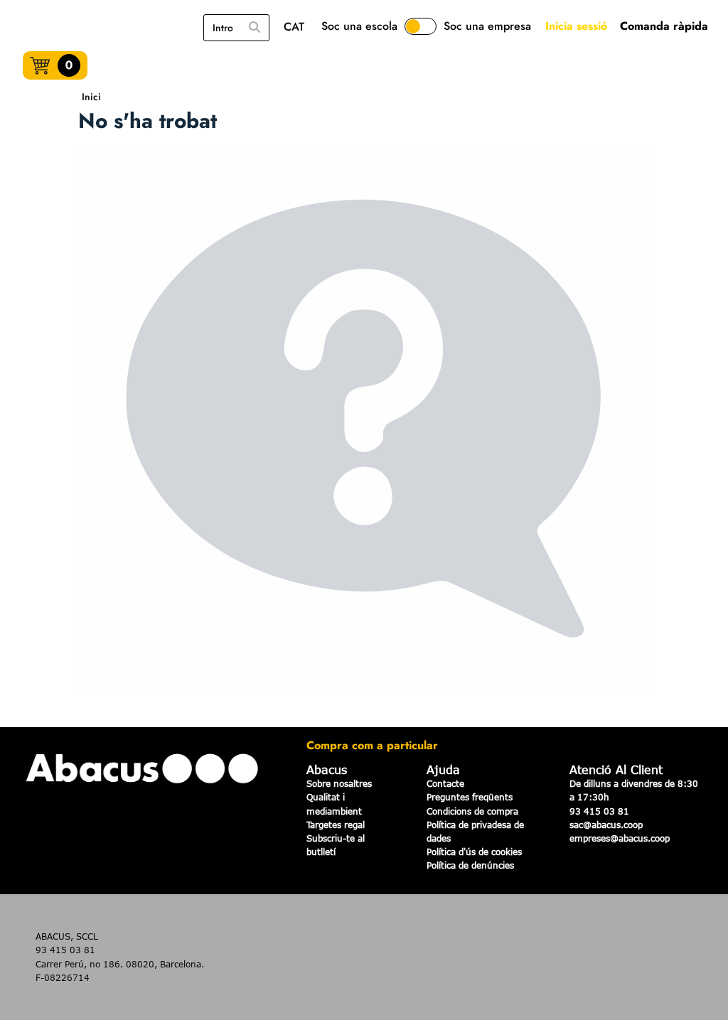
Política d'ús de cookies (474, 852)
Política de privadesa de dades (475, 831)
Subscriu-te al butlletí (335, 845)
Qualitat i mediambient (334, 803)
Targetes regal (335, 825)
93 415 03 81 (599, 811)
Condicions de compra (472, 811)
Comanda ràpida (664, 26)
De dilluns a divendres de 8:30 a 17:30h (633, 790)
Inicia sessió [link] (576, 26)
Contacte (445, 783)
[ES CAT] (297, 28)
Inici (91, 97)
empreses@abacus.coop (619, 838)
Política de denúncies (470, 865)
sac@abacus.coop (606, 825)
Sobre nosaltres (339, 783)
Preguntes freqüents (470, 797)
